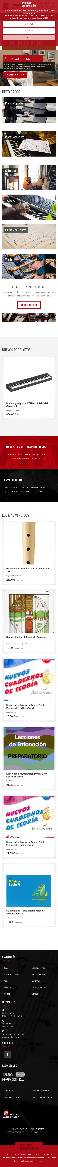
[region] (29, 68)
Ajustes (29, 37)
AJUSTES (44, 18)
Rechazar (29, 31)
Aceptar (29, 24)
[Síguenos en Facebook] (7, 1054)
